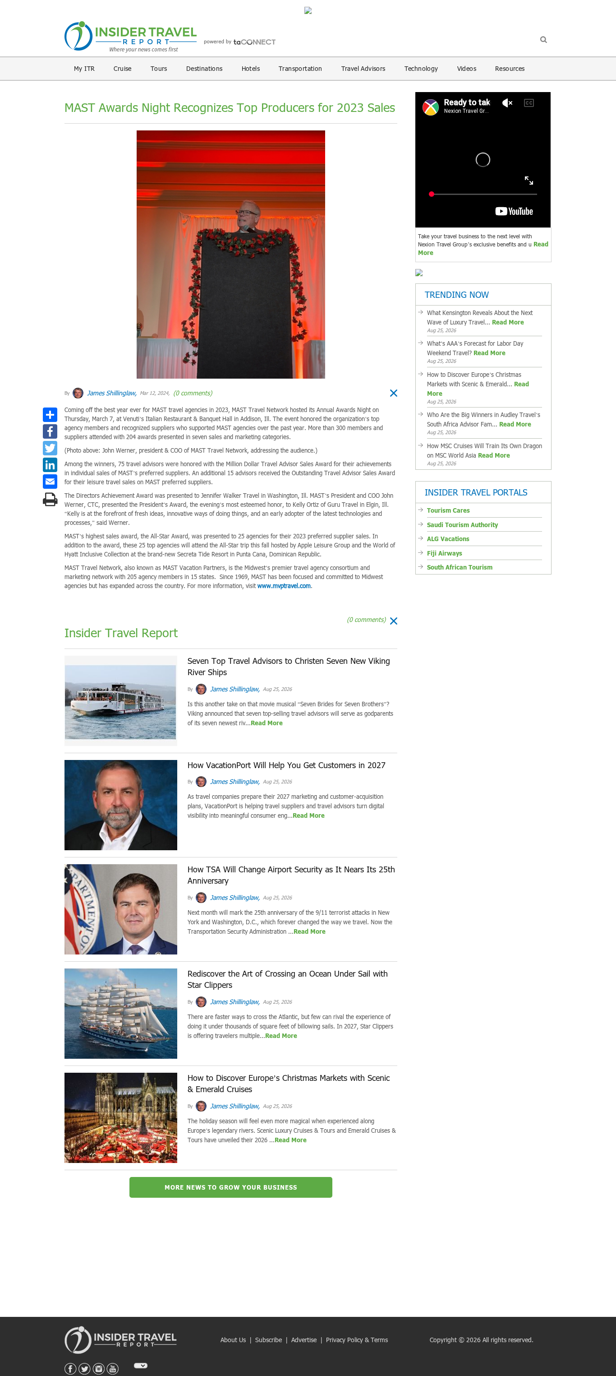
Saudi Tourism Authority (462, 524)
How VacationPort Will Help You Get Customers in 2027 (287, 765)
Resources (510, 68)
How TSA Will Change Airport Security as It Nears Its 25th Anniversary (291, 875)
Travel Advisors (363, 68)
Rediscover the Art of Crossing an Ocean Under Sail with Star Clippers (288, 979)
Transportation (300, 68)
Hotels (251, 68)
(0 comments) (191, 393)
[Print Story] (50, 499)
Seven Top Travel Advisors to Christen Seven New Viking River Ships (289, 666)
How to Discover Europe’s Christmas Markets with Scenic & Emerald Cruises (289, 1083)
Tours (159, 68)
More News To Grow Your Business (231, 1187)
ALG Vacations (448, 538)
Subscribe (268, 1340)
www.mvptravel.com (284, 585)
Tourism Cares (448, 510)
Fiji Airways (444, 553)
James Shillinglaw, (111, 393)
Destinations (204, 68)
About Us (233, 1340)
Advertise (304, 1340)
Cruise (122, 68)
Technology (421, 68)
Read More (267, 723)
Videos (466, 68)
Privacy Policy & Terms (357, 1340)
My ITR (84, 68)
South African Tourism (459, 567)
